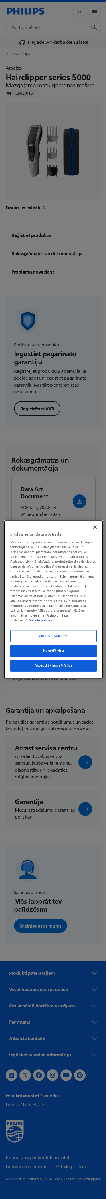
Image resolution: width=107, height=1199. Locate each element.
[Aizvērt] (92, 527)
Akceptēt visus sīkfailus (51, 665)
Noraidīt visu (51, 650)
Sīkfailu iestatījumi (51, 636)
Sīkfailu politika (39, 620)
